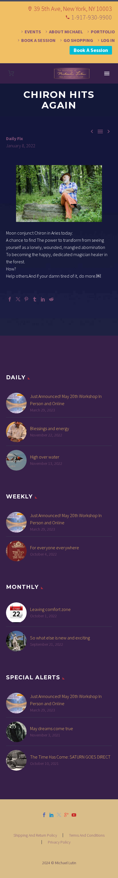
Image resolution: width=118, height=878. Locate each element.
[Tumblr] (34, 299)
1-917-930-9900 (91, 17)
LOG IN (108, 40)
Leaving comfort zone (50, 609)
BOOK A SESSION (38, 40)
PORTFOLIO (103, 31)
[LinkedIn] (43, 299)
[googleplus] (66, 815)
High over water (44, 457)
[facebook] (44, 815)
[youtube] (74, 815)
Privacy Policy (59, 842)
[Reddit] (51, 299)
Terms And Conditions (87, 835)
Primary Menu (107, 73)
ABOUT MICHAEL (66, 31)
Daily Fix (14, 138)
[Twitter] (18, 299)
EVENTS (33, 31)
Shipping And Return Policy (35, 835)
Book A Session (91, 50)
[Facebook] (9, 299)
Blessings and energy (49, 428)
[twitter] (59, 815)
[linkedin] (51, 815)
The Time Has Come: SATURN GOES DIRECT (70, 757)
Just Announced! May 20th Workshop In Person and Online (66, 399)
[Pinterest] (26, 299)
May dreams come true (51, 728)
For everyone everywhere (54, 547)
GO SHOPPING (78, 40)
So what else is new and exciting (60, 638)
